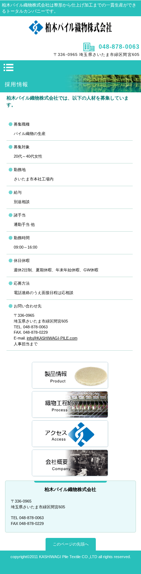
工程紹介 (70, 405)
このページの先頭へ (71, 544)
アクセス (70, 434)
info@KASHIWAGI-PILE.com (52, 338)
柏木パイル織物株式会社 (70, 28)
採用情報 (70, 463)
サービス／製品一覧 (70, 376)
